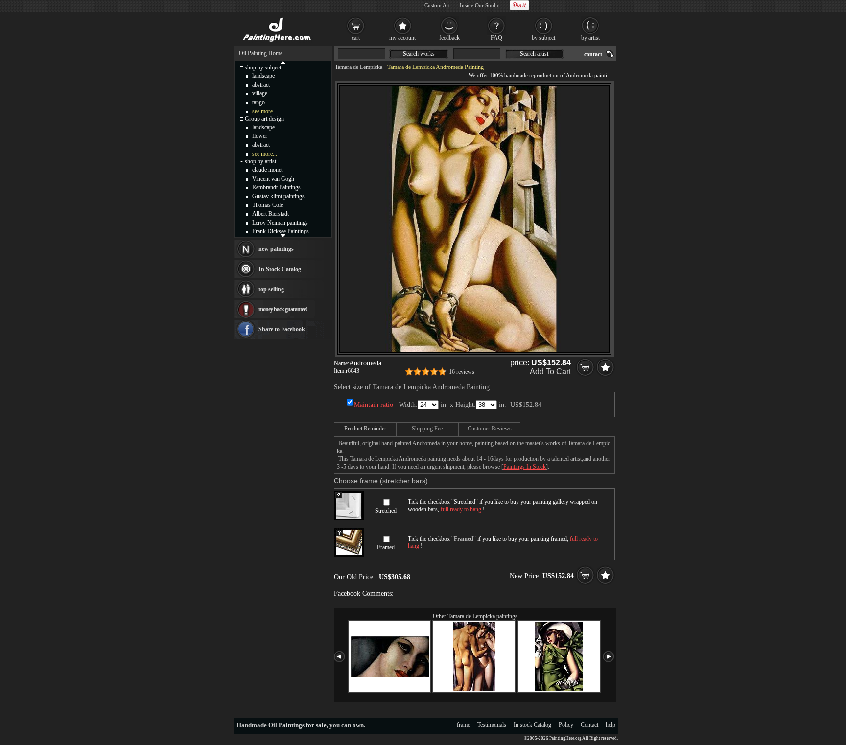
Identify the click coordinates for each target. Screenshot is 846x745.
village (259, 93)
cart (356, 37)
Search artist (534, 53)
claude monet (267, 169)
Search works (419, 53)
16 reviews (461, 371)
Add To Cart (550, 371)
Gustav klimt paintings (278, 196)
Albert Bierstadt (270, 213)
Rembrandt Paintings (276, 187)
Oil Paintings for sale (297, 725)
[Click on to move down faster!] (283, 235)
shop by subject (263, 67)
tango (258, 102)
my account (402, 37)
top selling (271, 289)
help (610, 725)
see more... (264, 111)
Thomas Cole (267, 205)
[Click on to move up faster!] (283, 62)
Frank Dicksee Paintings (280, 231)
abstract (261, 84)
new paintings (276, 249)
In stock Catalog (532, 725)
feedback (449, 37)
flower (259, 136)
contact (593, 54)
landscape (263, 75)
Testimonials (491, 725)
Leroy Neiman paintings (280, 222)
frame (463, 725)
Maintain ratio (373, 404)
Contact (589, 725)
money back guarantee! (282, 309)
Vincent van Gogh (273, 178)
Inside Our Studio (480, 5)
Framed (386, 547)
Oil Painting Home (260, 53)
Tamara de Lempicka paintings (482, 616)
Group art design (264, 118)
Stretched (386, 510)
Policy (566, 725)
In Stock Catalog (279, 269)
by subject (543, 37)
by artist (590, 37)
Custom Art (437, 5)
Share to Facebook (281, 329)
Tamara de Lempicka (358, 67)
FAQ (496, 37)
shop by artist (260, 161)
